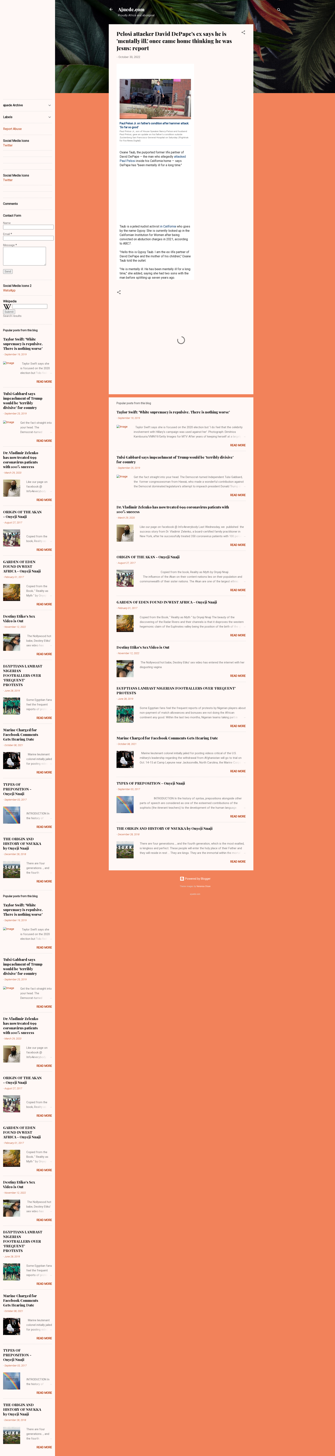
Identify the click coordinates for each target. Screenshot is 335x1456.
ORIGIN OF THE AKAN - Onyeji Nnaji (148, 557)
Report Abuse (12, 129)
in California (168, 226)
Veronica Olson (204, 886)
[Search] (279, 10)
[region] (155, 196)
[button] (243, 33)
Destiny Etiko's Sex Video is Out (143, 647)
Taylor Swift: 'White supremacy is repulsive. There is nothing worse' (173, 412)
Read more (238, 445)
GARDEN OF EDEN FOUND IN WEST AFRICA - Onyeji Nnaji (167, 602)
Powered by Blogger (197, 878)
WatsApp (9, 290)
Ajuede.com (131, 9)
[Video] (155, 99)
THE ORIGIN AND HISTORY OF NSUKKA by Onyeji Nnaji (164, 828)
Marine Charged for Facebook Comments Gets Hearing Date (167, 738)
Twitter (8, 145)
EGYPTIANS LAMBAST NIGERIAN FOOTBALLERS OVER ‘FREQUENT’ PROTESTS (22, 675)
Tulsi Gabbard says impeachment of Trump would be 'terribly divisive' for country (22, 400)
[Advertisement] (268, 82)
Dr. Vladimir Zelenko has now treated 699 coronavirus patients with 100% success (20, 459)
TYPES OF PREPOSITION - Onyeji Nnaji (151, 783)
